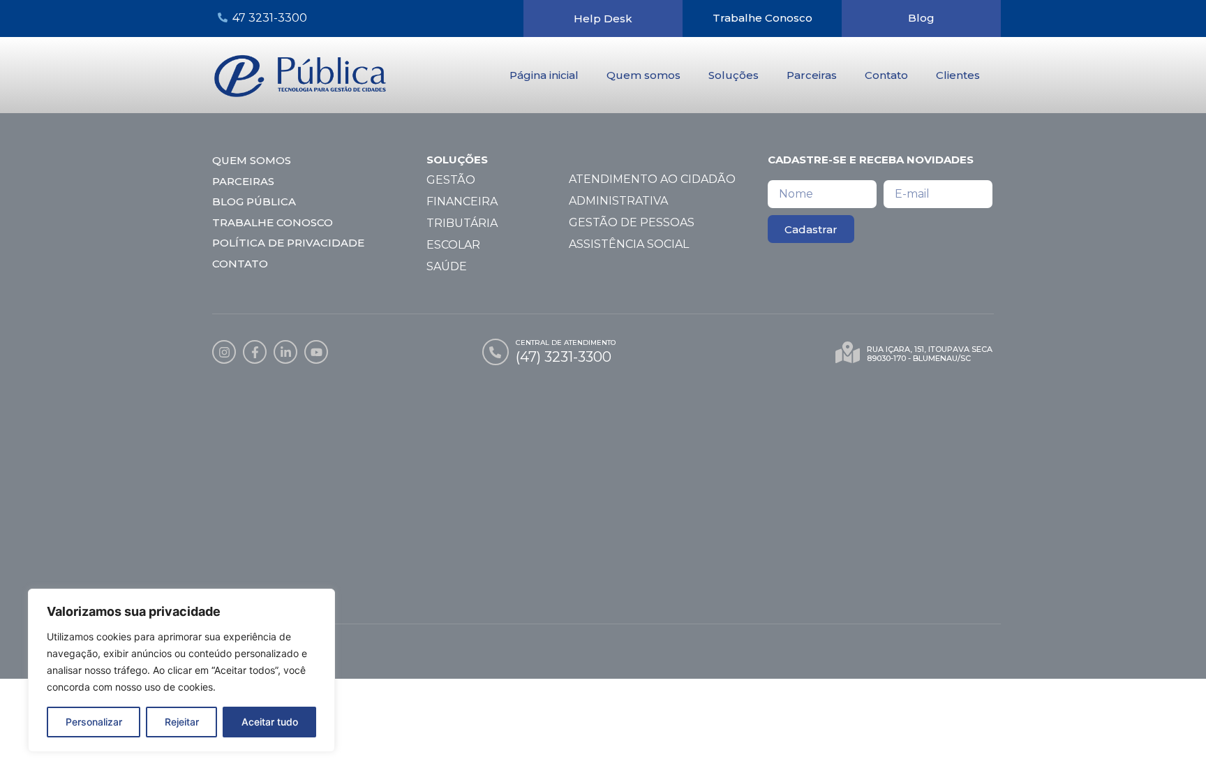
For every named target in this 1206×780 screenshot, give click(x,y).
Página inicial (544, 75)
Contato (886, 75)
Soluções (733, 75)
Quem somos (643, 75)
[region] (181, 670)
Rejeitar (182, 722)
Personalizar (94, 722)
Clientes (958, 75)
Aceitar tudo (269, 722)
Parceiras (812, 75)
